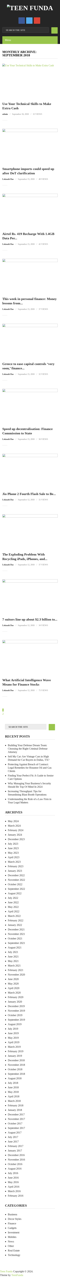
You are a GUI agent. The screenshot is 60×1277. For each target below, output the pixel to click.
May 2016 (13, 1182)
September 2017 (16, 1128)
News (11, 1241)
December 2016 (16, 1155)
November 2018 (16, 1064)
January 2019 (15, 1055)
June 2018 (13, 1087)
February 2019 (15, 1051)
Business (12, 1214)
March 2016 (14, 1191)
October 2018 (15, 1069)
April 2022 (13, 911)
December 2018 (16, 1060)
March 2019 (14, 1046)
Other (11, 1246)
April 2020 (13, 988)
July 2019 (13, 1028)
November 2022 (16, 879)
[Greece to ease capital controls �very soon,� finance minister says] (30, 341)
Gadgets (12, 1228)
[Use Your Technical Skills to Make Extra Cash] (30, 81)
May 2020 (13, 983)
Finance (12, 1223)
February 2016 (15, 1195)
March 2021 (14, 965)
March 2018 (14, 1101)
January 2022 (15, 925)
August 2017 (15, 1132)
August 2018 (15, 1078)
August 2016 (15, 1168)
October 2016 (15, 1164)
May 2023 (13, 852)
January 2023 (15, 870)
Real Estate (14, 1250)
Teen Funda (6, 1271)
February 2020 (15, 997)
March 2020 (14, 992)
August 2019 (15, 1024)
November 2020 (16, 974)
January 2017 (15, 1150)
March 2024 (14, 825)
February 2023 (15, 866)
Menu (8, 40)
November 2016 (16, 1159)
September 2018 (16, 1073)
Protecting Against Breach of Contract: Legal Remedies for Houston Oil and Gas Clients (30, 767)
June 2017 (13, 1141)
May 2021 (13, 961)
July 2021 (13, 952)
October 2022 (15, 884)
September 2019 (16, 1019)
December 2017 (16, 1114)
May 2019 (13, 1037)
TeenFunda (17, 1275)
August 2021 (15, 947)
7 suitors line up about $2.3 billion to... (29, 619)
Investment (13, 1232)
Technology (14, 1255)
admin (5, 114)
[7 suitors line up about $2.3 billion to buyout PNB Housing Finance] (30, 596)
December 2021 (16, 929)
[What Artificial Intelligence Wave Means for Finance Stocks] (30, 657)
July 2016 (13, 1173)
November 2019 (16, 1010)
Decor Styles (14, 1219)
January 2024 (15, 834)
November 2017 (16, 1119)
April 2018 (13, 1096)
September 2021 (16, 943)
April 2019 (13, 1042)
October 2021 (15, 938)
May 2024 (13, 821)
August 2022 (15, 893)
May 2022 (13, 906)
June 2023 (13, 848)
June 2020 (13, 979)
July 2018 (13, 1082)
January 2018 (15, 1110)
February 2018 (15, 1105)
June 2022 (13, 902)
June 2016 (13, 1177)
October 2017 (15, 1123)
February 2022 (15, 920)
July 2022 (13, 897)
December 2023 (16, 839)
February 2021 (15, 970)
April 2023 (13, 857)
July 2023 (13, 843)
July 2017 (13, 1137)
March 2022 (14, 916)
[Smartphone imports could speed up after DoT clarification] (30, 146)
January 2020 (15, 1001)
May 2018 (13, 1091)
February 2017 (15, 1146)
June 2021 (13, 956)
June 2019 (13, 1033)
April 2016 (13, 1186)
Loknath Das (8, 179)
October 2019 (15, 1015)
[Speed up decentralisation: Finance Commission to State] (30, 406)
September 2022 (16, 888)
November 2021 (16, 934)
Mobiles (12, 1237)
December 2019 (16, 1006)
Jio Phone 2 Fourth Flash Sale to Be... (29, 494)
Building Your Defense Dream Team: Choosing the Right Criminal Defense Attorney (28, 748)
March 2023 (14, 861)
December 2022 (16, 875)
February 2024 (15, 830)
